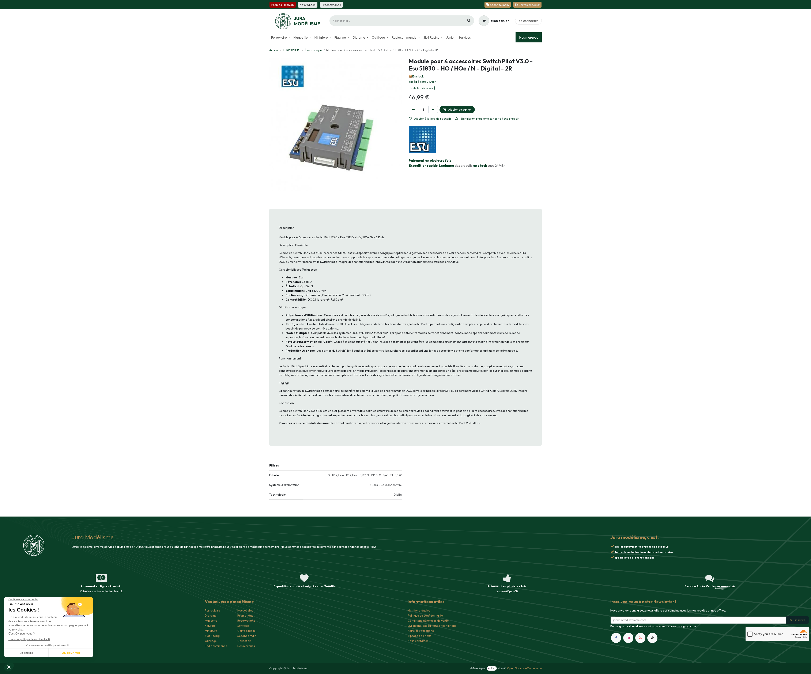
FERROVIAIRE (292, 50)
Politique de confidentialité (425, 615)
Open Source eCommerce (524, 668)
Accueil (274, 50)
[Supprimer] (413, 109)
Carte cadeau (246, 631)
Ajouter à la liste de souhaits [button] (433, 119)
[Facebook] (616, 638)
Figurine (210, 626)
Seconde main (246, 636)
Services (243, 626)
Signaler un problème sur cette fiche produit (489, 119)
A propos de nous (419, 636)
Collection (244, 641)
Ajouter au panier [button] (459, 109)
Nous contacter (418, 641)
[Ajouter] (433, 109)
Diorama (210, 615)
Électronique (313, 50)
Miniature (211, 631)
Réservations (246, 620)
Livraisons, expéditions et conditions (432, 626)
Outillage (211, 641)
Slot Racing (212, 636)
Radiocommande (216, 646)
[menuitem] (280, 37)
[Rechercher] (469, 20)
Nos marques (528, 37)
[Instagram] (628, 638)
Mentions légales (419, 610)
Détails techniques (422, 88)
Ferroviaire (212, 610)
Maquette (211, 620)
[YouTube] (640, 638)
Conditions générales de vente (428, 620)
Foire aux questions (421, 631)
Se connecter (528, 21)
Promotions (245, 615)
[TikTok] (652, 638)
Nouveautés (245, 610)
